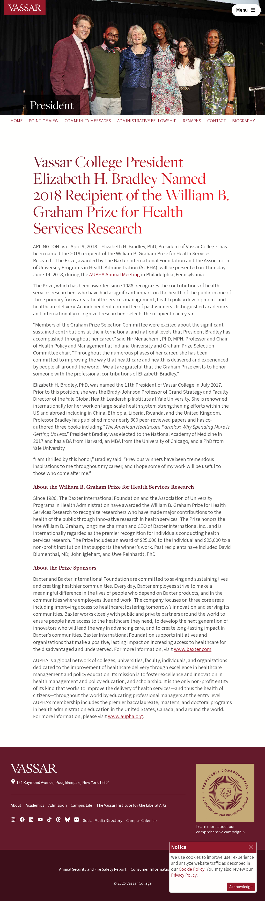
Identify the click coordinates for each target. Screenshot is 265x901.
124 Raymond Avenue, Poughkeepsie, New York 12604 (63, 782)
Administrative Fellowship (146, 121)
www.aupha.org (125, 716)
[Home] (25, 7)
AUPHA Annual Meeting (114, 274)
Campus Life (81, 805)
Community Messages (88, 121)
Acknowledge (241, 887)
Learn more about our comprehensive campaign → (220, 829)
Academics (35, 805)
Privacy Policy (184, 875)
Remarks (192, 121)
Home (17, 121)
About (16, 805)
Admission (57, 805)
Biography (243, 121)
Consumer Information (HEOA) (158, 869)
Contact (216, 121)
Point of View (43, 121)
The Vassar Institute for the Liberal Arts (131, 805)
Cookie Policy (191, 869)
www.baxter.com (192, 649)
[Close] (251, 847)
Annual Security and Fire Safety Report (93, 869)
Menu (242, 10)
